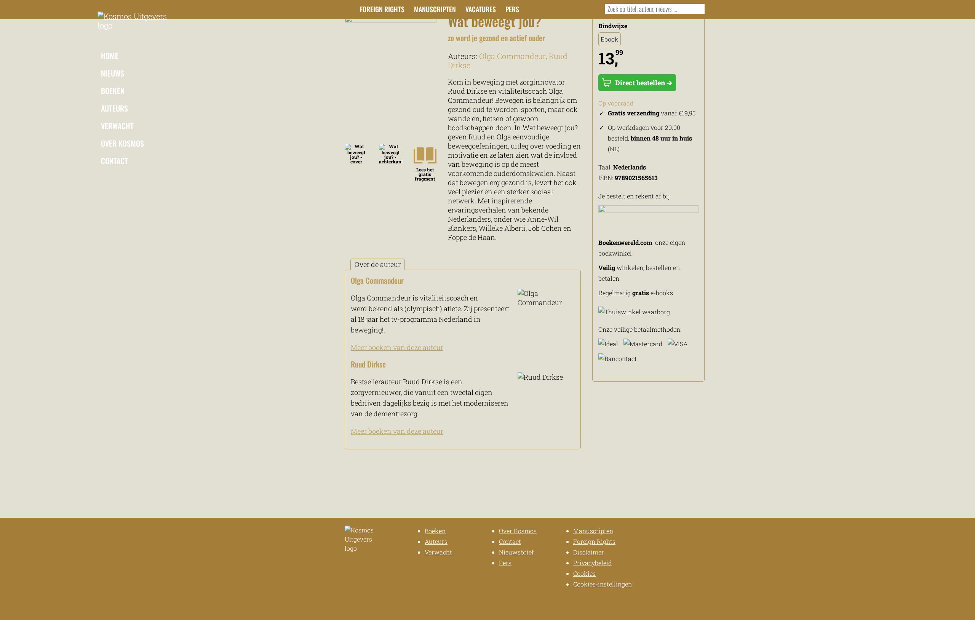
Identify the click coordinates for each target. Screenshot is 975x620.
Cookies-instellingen (602, 584)
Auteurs (114, 108)
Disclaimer (588, 552)
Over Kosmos (122, 143)
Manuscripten (435, 9)
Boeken (113, 90)
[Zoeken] (697, 9)
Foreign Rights (382, 9)
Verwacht (117, 125)
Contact (114, 160)
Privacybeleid (592, 563)
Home (109, 55)
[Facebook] (537, 8)
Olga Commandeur (512, 56)
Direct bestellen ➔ (643, 82)
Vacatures (480, 9)
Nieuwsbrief (516, 552)
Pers (512, 9)
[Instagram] (549, 8)
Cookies (584, 573)
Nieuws (112, 73)
